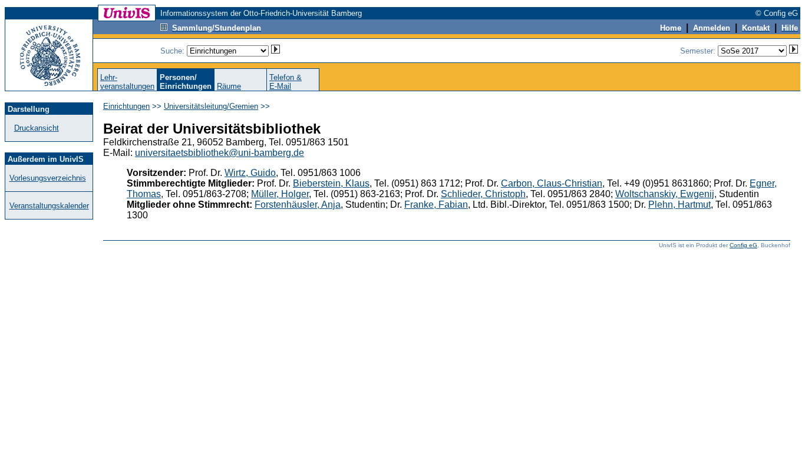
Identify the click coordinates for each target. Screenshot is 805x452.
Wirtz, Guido (250, 173)
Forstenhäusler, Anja (298, 205)
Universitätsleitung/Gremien (211, 106)
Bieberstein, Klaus (331, 183)
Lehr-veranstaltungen (127, 82)
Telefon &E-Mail (285, 82)
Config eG (743, 245)
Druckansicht (36, 128)
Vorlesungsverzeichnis (47, 178)
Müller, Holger (280, 194)
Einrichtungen (126, 106)
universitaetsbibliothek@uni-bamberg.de (219, 153)
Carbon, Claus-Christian (551, 183)
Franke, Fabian (436, 205)
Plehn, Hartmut (679, 205)
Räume (229, 86)
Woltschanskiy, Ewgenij (664, 194)
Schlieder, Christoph (483, 194)
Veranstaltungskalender (49, 205)
